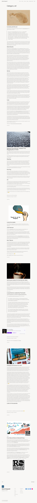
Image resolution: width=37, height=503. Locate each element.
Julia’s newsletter (20, 235)
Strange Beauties (25, 28)
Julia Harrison (12, 229)
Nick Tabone (24, 242)
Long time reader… (11, 222)
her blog (25, 231)
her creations (11, 232)
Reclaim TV (9, 457)
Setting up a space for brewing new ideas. (17, 280)
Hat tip (10, 255)
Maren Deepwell (4, 1)
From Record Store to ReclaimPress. (16, 438)
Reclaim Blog (18, 452)
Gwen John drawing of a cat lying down (16, 123)
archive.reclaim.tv (21, 457)
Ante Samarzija (15, 340)
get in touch (22, 325)
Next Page (33, 481)
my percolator (9, 284)
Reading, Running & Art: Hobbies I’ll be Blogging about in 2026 (16, 149)
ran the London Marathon (12, 445)
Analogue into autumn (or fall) (14, 365)
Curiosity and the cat (12, 26)
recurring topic (14, 48)
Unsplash (19, 340)
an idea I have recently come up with (14, 296)
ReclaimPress (16, 442)
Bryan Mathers (14, 441)
